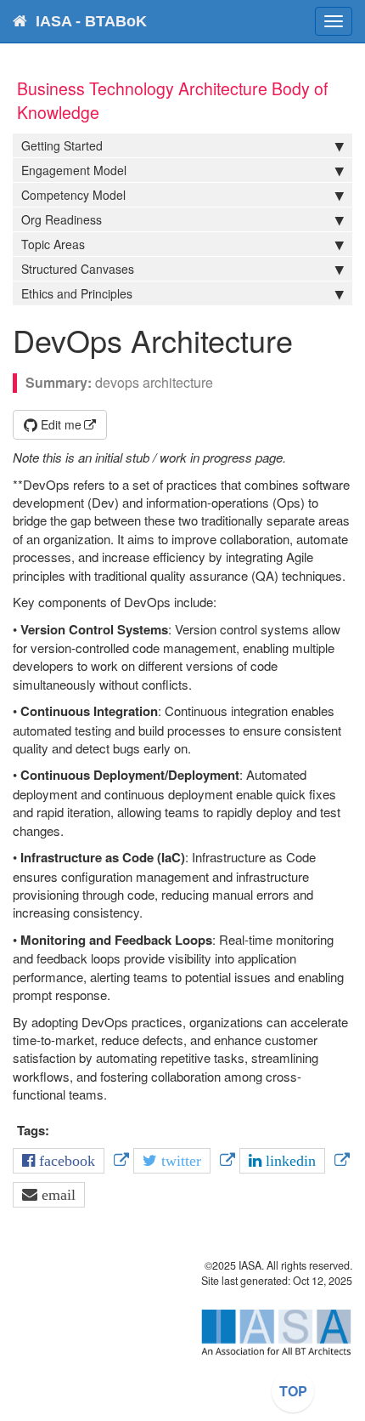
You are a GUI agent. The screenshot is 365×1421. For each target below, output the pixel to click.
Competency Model (73, 194)
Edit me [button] (59, 424)
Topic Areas (53, 244)
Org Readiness (61, 219)
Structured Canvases (77, 268)
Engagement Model (73, 170)
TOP (293, 1391)
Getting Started (62, 145)
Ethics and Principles (76, 293)
